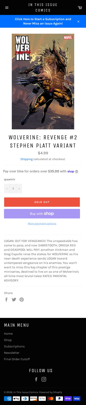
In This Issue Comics (43, 7)
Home (8, 333)
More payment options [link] (42, 223)
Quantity (9, 179)
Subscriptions (14, 346)
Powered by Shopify (50, 392)
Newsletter (11, 353)
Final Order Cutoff (17, 359)
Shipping (26, 159)
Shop (8, 340)
